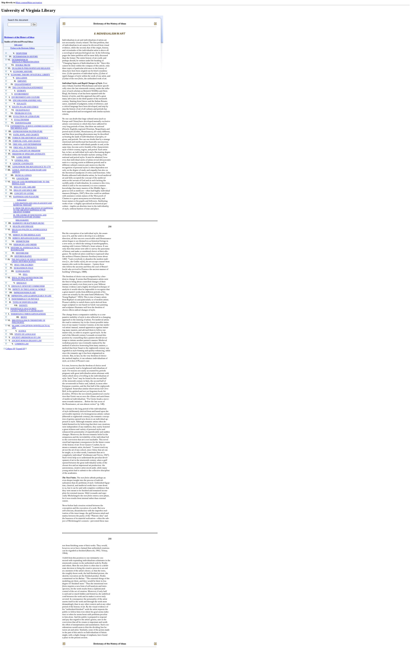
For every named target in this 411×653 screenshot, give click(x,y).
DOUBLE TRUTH (22, 65)
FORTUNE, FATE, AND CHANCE (27, 141)
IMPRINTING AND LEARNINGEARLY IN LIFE (31, 296)
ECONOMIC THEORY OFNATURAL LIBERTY (30, 75)
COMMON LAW (22, 344)
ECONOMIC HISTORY (22, 72)
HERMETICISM (22, 241)
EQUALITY (21, 104)
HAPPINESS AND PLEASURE (26, 197)
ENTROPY (21, 91)
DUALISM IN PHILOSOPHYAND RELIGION (31, 68)
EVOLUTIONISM (21, 120)
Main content (21, 2)
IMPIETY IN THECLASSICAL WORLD (29, 289)
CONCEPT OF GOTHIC (24, 193)
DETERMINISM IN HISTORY (25, 57)
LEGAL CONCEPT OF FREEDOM (26, 151)
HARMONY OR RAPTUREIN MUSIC (28, 223)
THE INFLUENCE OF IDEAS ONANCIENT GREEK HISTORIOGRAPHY (30, 261)
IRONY (24, 317)
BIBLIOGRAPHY (22, 220)
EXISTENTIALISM (23, 123)
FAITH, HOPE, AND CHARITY (26, 135)
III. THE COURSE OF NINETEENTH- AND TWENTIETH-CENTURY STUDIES (29, 216)
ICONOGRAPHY (23, 271)
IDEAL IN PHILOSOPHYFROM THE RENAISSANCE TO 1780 (27, 279)
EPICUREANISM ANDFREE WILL (27, 100)
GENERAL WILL (22, 160)
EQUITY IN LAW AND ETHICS (25, 107)
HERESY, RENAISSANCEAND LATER (29, 238)
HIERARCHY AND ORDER (25, 245)
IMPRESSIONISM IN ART (25, 293)
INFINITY (23, 305)
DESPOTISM (21, 53)
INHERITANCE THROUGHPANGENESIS (28, 314)
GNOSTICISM (22, 179)
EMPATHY (22, 81)
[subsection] (21, 200)
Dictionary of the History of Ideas (19, 37)
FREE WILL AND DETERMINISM (27, 144)
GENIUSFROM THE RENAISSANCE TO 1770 (31, 167)
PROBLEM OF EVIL (23, 113)
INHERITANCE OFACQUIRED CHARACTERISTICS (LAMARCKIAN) (26, 310)
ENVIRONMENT (21, 94)
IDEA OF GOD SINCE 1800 (25, 190)
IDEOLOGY (22, 283)
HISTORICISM (22, 253)
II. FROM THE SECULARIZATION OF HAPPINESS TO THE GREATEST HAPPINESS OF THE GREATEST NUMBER (33, 210)
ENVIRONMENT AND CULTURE (26, 97)
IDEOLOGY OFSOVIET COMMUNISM (28, 286)
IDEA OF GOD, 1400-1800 (24, 187)
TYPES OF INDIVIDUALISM (25, 302)
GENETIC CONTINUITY (23, 164)
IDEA (25, 274)
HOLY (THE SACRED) (23, 265)
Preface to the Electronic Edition (22, 48)
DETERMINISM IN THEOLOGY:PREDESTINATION (25, 61)
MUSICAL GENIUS (23, 175)
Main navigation (34, 2)
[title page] (18, 45)
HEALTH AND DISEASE (23, 226)
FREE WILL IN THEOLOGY (25, 148)
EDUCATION (21, 78)
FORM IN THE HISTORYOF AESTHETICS (30, 138)
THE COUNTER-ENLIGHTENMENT (27, 88)
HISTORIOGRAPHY (23, 256)
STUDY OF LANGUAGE (25, 334)
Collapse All (10, 349)
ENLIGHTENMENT (23, 84)
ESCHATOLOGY (23, 110)
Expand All (20, 349)
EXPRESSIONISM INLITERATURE (27, 131)
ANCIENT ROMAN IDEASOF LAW (27, 341)
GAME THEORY (23, 157)
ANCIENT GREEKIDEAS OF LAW (26, 337)
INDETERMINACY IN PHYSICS (25, 299)
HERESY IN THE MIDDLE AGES (27, 235)
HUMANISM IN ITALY (23, 268)
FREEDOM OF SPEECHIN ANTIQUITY (28, 154)
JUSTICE (22, 331)
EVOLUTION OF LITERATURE (26, 117)
